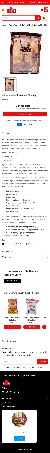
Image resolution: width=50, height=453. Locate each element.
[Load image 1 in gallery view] (9, 84)
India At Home (27, 449)
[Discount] (45, 18)
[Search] (37, 18)
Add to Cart (12, 327)
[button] (3, 9)
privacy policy (37, 367)
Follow (19, 438)
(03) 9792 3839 (28, 375)
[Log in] (42, 9)
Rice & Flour (13, 25)
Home (4, 25)
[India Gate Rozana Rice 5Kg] (31, 306)
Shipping (28, 108)
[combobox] (21, 18)
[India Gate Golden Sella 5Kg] (12, 306)
